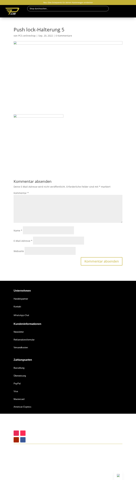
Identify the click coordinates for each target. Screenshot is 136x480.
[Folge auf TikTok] (23, 433)
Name (18, 230)
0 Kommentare (64, 35)
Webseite (19, 251)
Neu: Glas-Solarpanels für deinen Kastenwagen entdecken (68, 2)
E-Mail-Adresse (23, 240)
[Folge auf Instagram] (16, 433)
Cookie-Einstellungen (24, 477)
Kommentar (21, 193)
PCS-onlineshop (27, 35)
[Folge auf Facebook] (23, 439)
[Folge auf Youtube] (16, 439)
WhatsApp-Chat (21, 315)
